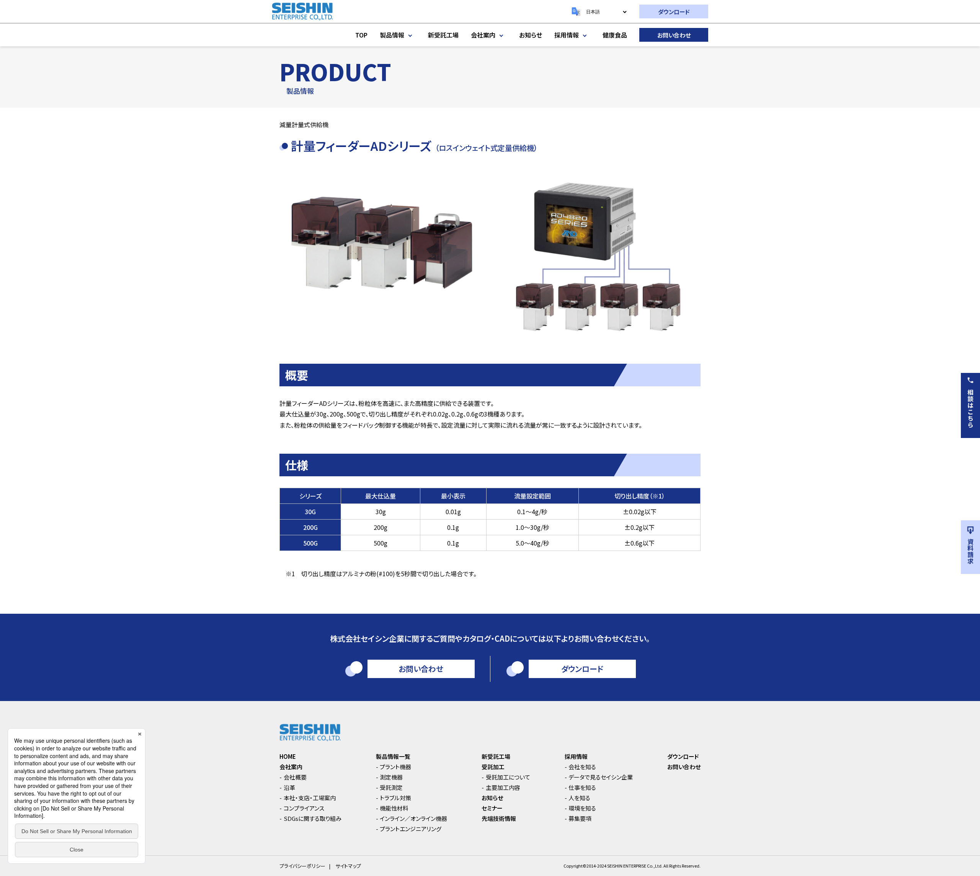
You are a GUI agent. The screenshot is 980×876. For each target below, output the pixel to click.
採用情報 (566, 34)
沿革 (289, 787)
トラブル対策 (395, 798)
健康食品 (615, 35)
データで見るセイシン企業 (600, 777)
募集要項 (579, 818)
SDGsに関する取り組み (312, 818)
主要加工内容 (503, 787)
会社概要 (295, 777)
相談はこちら (970, 408)
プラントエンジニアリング (410, 829)
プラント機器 (395, 767)
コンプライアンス (304, 808)
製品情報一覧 (393, 756)
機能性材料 (394, 808)
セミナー (492, 808)
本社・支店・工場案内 (310, 798)
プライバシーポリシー (302, 865)
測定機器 (391, 777)
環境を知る (582, 808)
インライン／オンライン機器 (413, 818)
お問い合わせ (674, 35)
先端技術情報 (499, 818)
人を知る (579, 798)
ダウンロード (674, 12)
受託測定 (391, 787)
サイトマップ (348, 865)
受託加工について (508, 777)
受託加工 (493, 767)
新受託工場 (443, 35)
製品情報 (392, 34)
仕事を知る (582, 787)
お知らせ (530, 35)
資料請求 (970, 551)
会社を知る (582, 767)
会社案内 (483, 34)
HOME (287, 756)
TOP (361, 35)
